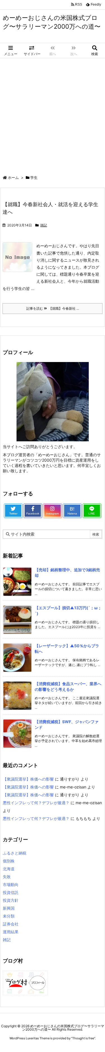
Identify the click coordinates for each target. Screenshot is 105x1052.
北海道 (9, 868)
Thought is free (83, 1038)
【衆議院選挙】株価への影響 (28, 779)
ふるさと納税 (14, 853)
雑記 (43, 225)
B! (72, 510)
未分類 (9, 916)
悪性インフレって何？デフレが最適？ (36, 802)
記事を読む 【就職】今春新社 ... (52, 308)
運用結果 (10, 931)
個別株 (9, 860)
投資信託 (10, 892)
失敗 (7, 876)
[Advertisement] (52, 114)
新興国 (9, 908)
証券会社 (10, 923)
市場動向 (10, 884)
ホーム (13, 177)
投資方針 (10, 900)
